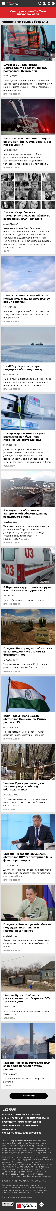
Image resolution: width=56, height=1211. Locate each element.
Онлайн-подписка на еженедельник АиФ (25, 1118)
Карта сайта (9, 1129)
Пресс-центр (9, 1122)
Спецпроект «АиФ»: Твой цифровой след (28, 13)
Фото (6, 251)
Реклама (7, 1114)
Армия (7, 1086)
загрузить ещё (29, 1096)
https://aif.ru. (37, 1192)
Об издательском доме (27, 1114)
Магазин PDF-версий (29, 1122)
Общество (9, 466)
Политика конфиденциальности (17, 1197)
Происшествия (11, 94)
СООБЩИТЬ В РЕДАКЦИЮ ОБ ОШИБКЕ (21, 1133)
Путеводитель (30, 1125)
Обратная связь (11, 1125)
